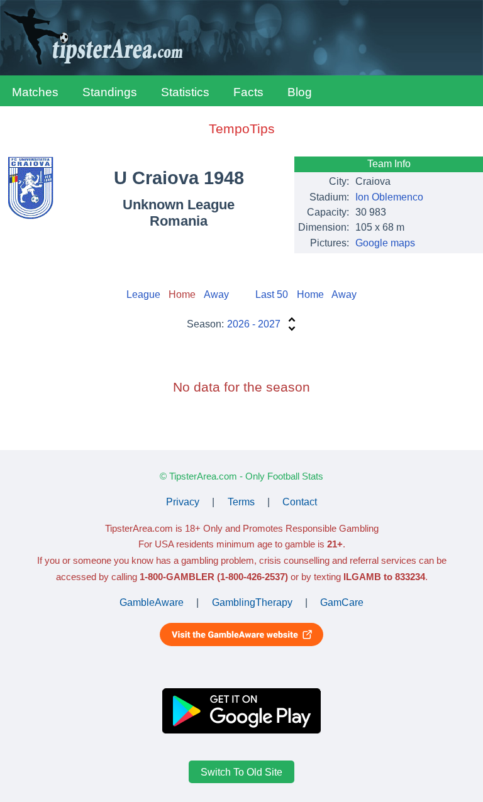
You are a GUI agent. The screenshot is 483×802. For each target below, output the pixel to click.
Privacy (182, 502)
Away (216, 294)
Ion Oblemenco (389, 197)
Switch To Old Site (241, 771)
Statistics (185, 92)
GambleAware (151, 602)
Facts (248, 92)
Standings (109, 92)
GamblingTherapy (252, 602)
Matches (35, 92)
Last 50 (271, 294)
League (143, 294)
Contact (299, 502)
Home (310, 294)
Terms (241, 502)
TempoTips (242, 128)
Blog (299, 92)
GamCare (342, 602)
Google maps (385, 243)
